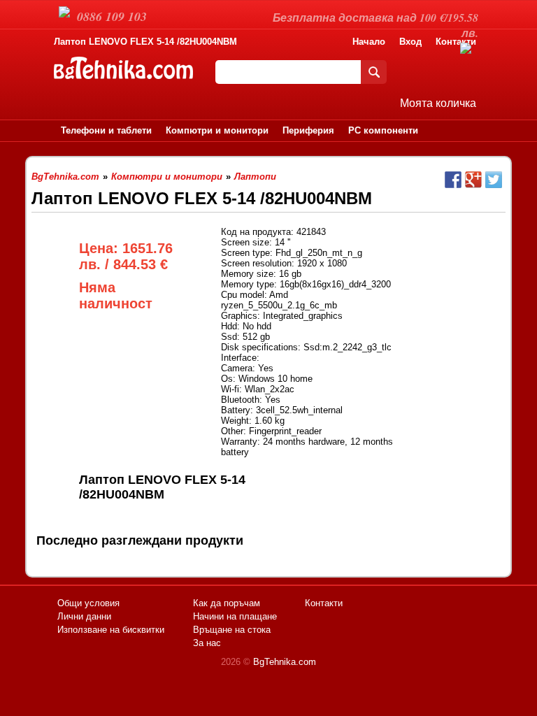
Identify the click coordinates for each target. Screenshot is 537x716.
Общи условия (88, 603)
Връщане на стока (232, 629)
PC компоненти (383, 130)
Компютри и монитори (217, 130)
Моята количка (438, 103)
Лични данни (84, 616)
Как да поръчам (226, 603)
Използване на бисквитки (110, 629)
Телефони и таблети (106, 130)
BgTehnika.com (284, 662)
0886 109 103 (112, 16)
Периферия (308, 130)
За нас (207, 643)
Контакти (324, 603)
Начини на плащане (235, 616)
